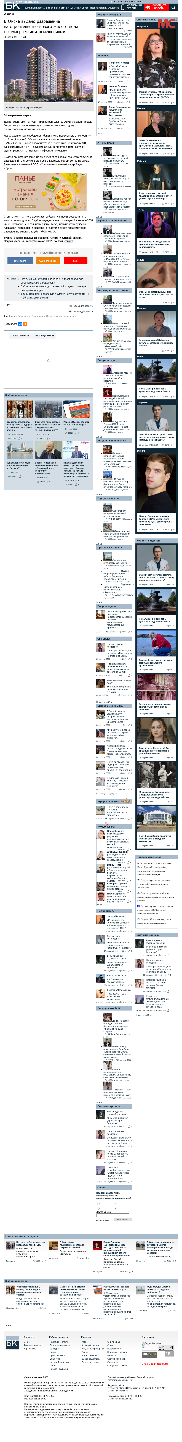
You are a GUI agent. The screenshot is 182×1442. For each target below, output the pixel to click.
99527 (129, 31)
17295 (124, 695)
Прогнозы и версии (109, 547)
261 (125, 741)
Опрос (110, 1345)
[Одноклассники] (25, 324)
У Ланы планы (106, 142)
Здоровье (142, 402)
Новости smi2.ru (104, 702)
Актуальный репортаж (111, 440)
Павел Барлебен (116, 894)
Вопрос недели (107, 606)
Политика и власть (33, 7)
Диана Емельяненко (118, 852)
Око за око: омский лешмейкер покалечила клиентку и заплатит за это (156, 295)
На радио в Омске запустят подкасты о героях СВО (30, 1243)
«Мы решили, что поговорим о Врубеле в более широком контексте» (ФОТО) (118, 924)
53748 (43, 1308)
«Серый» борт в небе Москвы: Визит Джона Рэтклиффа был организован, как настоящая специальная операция (154, 869)
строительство (54, 316)
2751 (167, 529)
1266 (167, 351)
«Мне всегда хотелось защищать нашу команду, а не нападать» (119, 945)
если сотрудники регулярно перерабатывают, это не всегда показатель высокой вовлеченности (118, 840)
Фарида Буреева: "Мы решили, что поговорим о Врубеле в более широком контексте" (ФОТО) (157, 95)
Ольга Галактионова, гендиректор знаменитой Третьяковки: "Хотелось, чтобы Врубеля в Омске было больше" (156, 144)
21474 (129, 47)
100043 (173, 1311)
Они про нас (113, 1342)
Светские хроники (108, 1106)
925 (125, 819)
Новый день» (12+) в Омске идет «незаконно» (116, 996)
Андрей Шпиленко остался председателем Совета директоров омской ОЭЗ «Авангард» (119, 750)
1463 (167, 102)
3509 (123, 881)
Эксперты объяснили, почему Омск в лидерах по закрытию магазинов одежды (29, 1291)
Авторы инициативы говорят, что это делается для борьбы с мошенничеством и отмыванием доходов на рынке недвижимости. (74, 1303)
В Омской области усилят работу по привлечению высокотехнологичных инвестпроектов (118, 716)
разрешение (69, 316)
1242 (124, 951)
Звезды (141, 209)
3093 (124, 632)
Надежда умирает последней (116, 645)
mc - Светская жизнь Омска (128, 1)
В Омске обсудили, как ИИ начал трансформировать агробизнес (118, 811)
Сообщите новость (159, 7)
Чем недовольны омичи (112, 290)
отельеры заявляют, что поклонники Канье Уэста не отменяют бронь (119, 653)
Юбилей (141, 161)
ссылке (69, 241)
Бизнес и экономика (56, 7)
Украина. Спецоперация (112, 220)
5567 (124, 1163)
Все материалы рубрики (106, 794)
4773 (123, 891)
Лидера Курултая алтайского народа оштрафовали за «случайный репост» (155, 897)
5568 (163, 991)
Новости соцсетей (148, 540)
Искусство (142, 26)
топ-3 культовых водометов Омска (116, 980)
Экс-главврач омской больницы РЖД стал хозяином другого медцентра (117, 782)
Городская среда (108, 498)
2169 (167, 252)
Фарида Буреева (115, 916)
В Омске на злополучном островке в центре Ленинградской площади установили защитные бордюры (160, 1247)
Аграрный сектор (108, 801)
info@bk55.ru (121, 1390)
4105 (123, 849)
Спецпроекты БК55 (109, 1008)
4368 (125, 1272)
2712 (124, 985)
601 (125, 773)
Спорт (85, 7)
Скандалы (103, 638)
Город (140, 356)
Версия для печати (83, 311)
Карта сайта (30, 1348)
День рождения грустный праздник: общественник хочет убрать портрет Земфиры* (155, 196)
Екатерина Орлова (117, 883)
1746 (167, 302)
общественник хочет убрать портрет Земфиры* (117, 965)
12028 (122, 901)
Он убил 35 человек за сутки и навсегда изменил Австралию (154, 921)
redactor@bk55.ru (123, 1380)
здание (13, 316)
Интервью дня (106, 360)
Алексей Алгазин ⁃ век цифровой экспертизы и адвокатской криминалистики (118, 24)
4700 (163, 1010)
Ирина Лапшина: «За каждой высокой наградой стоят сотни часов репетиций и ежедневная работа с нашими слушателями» (116, 1249)
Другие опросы (102, 1220)
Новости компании (59, 1369)
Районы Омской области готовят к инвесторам (116, 1288)
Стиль (53, 1365)
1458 (124, 931)
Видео (85, 1352)
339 (125, 757)
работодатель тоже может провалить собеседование (117, 857)
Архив (100, 133)
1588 (124, 971)
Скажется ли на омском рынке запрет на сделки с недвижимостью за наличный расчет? (72, 1291)
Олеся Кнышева (115, 831)
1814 (124, 1002)
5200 (82, 1258)
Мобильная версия (134, 7)
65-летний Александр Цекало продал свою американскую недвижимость (154, 244)
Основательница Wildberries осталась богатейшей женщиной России (156, 343)
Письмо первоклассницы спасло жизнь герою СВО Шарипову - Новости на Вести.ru (155, 910)
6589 (38, 1261)
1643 (167, 154)
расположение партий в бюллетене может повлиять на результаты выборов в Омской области (118, 874)
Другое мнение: (104, 1212)
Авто (84, 1342)
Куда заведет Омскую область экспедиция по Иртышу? (158, 1289)
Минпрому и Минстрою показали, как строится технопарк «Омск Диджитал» (118, 734)
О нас (27, 1342)
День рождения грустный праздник (116, 957)
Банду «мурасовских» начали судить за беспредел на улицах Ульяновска (153, 884)
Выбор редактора (16, 395)
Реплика (103, 55)
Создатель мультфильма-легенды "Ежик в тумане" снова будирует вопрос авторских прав (118, 1172)
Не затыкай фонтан (117, 975)
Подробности (105, 910)
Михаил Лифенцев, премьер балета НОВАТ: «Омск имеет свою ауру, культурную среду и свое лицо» (155, 520)
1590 (167, 204)
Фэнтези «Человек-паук (119, 990)
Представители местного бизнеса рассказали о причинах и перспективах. (30, 1301)
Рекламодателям (32, 1345)
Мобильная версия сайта (155, 1364)
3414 (123, 862)
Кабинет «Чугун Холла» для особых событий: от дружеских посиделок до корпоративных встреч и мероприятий (119, 39)
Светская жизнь (146, 19)
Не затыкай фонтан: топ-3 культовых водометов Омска (154, 390)
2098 (163, 975)
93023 (130, 1319)
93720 (86, 1313)
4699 (124, 1182)
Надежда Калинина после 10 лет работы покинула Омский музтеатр (117, 1155)
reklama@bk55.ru (123, 1398)
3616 (169, 1261)
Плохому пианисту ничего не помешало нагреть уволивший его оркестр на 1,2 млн (118, 668)
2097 (124, 659)
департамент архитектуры (31, 316)
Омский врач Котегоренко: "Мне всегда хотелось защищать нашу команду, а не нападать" (156, 437)
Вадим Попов (114, 865)
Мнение (141, 108)
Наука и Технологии (59, 1362)
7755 (124, 675)
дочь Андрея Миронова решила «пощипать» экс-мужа (119, 689)
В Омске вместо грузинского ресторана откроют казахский (72, 1245)
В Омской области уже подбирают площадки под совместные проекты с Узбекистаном (119, 766)
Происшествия (98, 7)
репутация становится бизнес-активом (118, 887)
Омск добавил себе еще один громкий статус (117, 899)
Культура (74, 7)
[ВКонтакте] (20, 324)
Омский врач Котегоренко (113, 937)
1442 (124, 789)
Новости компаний (109, 14)
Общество (113, 7)
